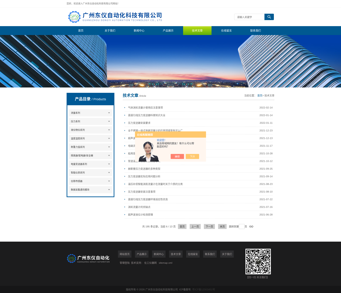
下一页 (209, 226)
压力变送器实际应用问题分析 (144, 176)
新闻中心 (139, 30)
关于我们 (110, 30)
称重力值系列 (78, 147)
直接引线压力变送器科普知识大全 (146, 115)
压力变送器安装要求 (139, 122)
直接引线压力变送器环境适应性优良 (148, 199)
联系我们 (255, 30)
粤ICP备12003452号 (203, 289)
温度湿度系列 (78, 138)
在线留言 (226, 30)
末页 (222, 226)
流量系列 (75, 112)
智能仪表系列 (78, 172)
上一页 (195, 226)
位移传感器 (76, 181)
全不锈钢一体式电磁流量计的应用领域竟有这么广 (155, 130)
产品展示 (168, 30)
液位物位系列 (78, 130)
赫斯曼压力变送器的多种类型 (144, 168)
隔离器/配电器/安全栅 (82, 155)
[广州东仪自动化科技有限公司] (120, 16)
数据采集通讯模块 (80, 189)
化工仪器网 (150, 262)
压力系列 (75, 121)
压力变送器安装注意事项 (141, 191)
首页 (80, 30)
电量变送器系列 (79, 164)
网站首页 (125, 254)
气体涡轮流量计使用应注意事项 (145, 107)
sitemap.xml (165, 262)
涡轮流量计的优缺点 (139, 207)
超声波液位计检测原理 (140, 214)
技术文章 (197, 30)
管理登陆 (125, 262)
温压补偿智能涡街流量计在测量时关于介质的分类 (155, 184)
